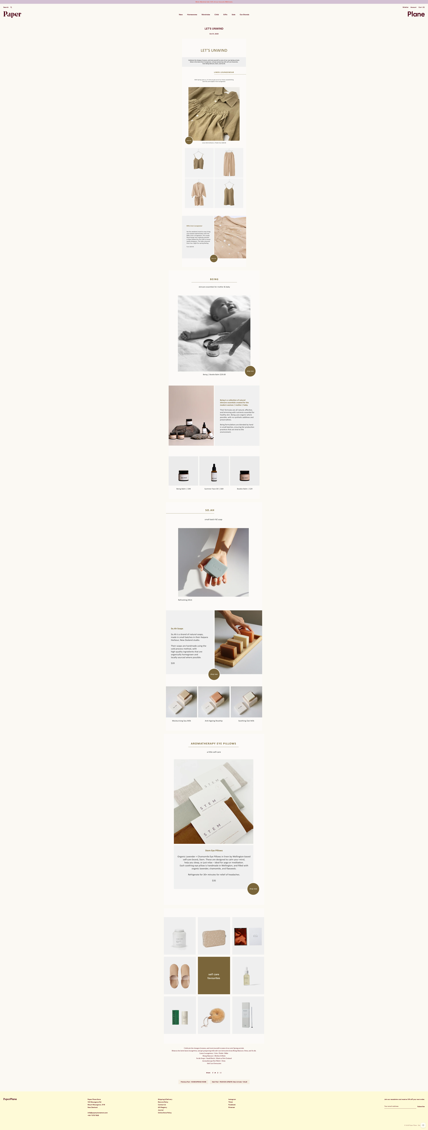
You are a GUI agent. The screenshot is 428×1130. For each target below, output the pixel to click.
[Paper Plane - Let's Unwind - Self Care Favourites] (214, 1043)
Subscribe (421, 1106)
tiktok (230, 1102)
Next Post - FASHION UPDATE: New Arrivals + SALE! (229, 1082)
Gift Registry (162, 1107)
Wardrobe (206, 15)
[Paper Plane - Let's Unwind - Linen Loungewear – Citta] (214, 266)
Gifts (225, 15)
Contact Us (162, 1105)
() (422, 7)
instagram (232, 1099)
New (181, 15)
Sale (233, 15)
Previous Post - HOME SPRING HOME (193, 1082)
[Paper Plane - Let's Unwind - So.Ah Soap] (214, 730)
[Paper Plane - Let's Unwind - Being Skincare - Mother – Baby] (214, 498)
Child (216, 15)
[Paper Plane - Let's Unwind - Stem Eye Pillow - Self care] (214, 904)
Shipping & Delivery (165, 1099)
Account (413, 7)
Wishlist (405, 7)
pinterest (231, 1107)
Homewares (192, 15)
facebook (232, 1105)
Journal (161, 1110)
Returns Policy (163, 1102)
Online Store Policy (165, 1113)
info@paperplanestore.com (98, 1113)
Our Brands (244, 15)
